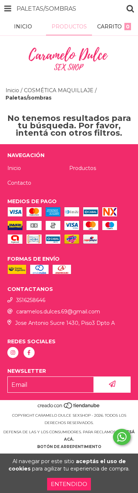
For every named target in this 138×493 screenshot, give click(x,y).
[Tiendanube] (69, 408)
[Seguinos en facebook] (29, 352)
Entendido (69, 483)
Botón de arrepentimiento (69, 446)
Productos (82, 168)
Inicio (12, 90)
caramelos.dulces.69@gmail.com (58, 311)
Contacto (19, 183)
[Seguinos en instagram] (12, 352)
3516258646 (30, 300)
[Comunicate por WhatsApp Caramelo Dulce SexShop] (122, 437)
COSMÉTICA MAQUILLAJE (58, 90)
